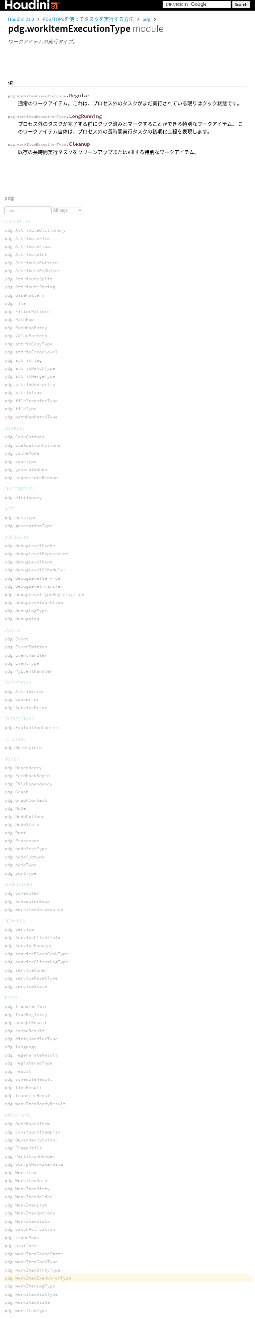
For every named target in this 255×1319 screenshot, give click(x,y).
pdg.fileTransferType (31, 400)
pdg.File (15, 303)
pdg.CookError (22, 699)
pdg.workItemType (26, 1310)
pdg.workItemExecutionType (38, 1278)
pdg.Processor (22, 840)
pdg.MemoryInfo (23, 747)
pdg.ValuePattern (26, 335)
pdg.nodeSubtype (24, 857)
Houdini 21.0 (21, 19)
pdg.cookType (21, 461)
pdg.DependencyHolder (31, 1140)
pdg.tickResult (23, 1087)
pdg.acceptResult (26, 1022)
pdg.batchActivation (30, 1229)
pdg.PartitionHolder (30, 1156)
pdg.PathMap (19, 319)
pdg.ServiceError (26, 707)
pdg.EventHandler (26, 655)
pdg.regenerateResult (31, 1055)
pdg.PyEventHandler (28, 671)
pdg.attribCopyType (28, 344)
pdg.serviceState (26, 986)
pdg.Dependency (23, 767)
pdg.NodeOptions (24, 816)
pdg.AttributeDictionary (35, 230)
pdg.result (18, 1071)
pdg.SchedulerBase (27, 901)
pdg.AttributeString (30, 287)
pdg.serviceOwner (26, 970)
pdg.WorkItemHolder (28, 1197)
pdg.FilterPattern (27, 311)
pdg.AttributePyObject (32, 270)
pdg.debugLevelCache (30, 546)
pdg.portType (21, 873)
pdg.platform (21, 1245)
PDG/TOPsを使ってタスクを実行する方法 (88, 19)
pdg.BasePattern (24, 295)
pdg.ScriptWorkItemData (34, 1164)
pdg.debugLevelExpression (36, 553)
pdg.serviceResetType (31, 978)
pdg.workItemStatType (31, 1294)
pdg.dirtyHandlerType (31, 1039)
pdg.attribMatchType (30, 368)
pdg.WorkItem (21, 1172)
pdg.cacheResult (24, 1031)
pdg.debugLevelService (32, 578)
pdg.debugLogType (26, 611)
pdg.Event (17, 639)
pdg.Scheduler (22, 893)
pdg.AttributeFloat (28, 246)
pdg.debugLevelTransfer (34, 586)
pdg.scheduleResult (28, 1079)
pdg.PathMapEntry (26, 327)
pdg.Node (15, 808)
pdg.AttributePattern (31, 262)
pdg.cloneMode (22, 1237)
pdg (146, 19)
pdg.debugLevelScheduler (35, 570)
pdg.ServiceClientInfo (32, 937)
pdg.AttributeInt (26, 254)
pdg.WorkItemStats (27, 1221)
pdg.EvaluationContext (32, 727)
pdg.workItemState (27, 1302)
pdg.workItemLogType (30, 1286)
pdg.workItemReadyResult (35, 1104)
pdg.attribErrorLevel (31, 352)
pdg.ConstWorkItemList (32, 1132)
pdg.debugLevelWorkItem (34, 602)
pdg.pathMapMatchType (31, 417)
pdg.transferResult (28, 1095)
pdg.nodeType (21, 865)
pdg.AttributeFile (27, 238)
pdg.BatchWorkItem (27, 1124)
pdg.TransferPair (26, 1006)
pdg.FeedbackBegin (27, 775)
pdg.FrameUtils (23, 1148)
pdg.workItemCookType (31, 1262)
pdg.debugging (22, 619)
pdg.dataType (21, 517)
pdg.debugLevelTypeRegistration (44, 594)
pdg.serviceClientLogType (36, 962)
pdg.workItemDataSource (34, 909)
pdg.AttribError (24, 691)
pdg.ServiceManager (28, 945)
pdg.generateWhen (26, 469)
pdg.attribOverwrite (30, 384)
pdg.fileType (21, 408)
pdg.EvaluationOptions (32, 445)
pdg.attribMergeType (30, 376)
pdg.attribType (23, 392)
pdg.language (21, 1047)
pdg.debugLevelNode (28, 562)
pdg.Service (19, 929)
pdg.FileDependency (28, 784)
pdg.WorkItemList (26, 1205)
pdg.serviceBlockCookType (36, 954)
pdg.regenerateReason (31, 477)
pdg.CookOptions (24, 437)
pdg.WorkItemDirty (27, 1189)
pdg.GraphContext (26, 800)
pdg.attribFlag (23, 360)
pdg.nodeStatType (26, 848)
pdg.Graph (17, 792)
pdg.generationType (28, 526)
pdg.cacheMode (22, 453)
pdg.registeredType (28, 1063)
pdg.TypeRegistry (26, 1014)
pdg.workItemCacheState (34, 1254)
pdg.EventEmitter (26, 647)
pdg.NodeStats (22, 824)
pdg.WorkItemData (26, 1180)
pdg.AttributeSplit (28, 279)
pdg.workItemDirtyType (32, 1270)
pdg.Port (15, 833)
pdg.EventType (22, 663)
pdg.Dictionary (23, 497)
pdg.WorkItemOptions (30, 1213)
